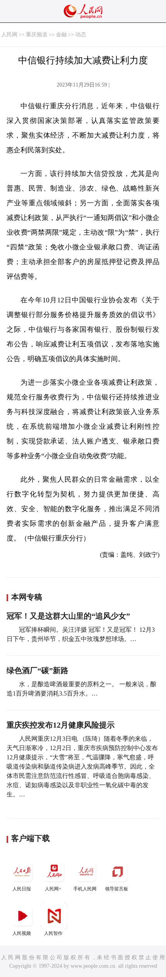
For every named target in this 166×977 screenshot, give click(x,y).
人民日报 (21, 889)
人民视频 (21, 933)
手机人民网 (85, 889)
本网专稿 (26, 597)
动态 (80, 35)
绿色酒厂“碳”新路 (37, 670)
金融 (61, 35)
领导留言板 (116, 889)
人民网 (9, 35)
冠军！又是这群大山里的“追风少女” (68, 616)
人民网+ (53, 889)
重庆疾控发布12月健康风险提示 (61, 725)
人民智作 (53, 933)
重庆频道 (36, 35)
